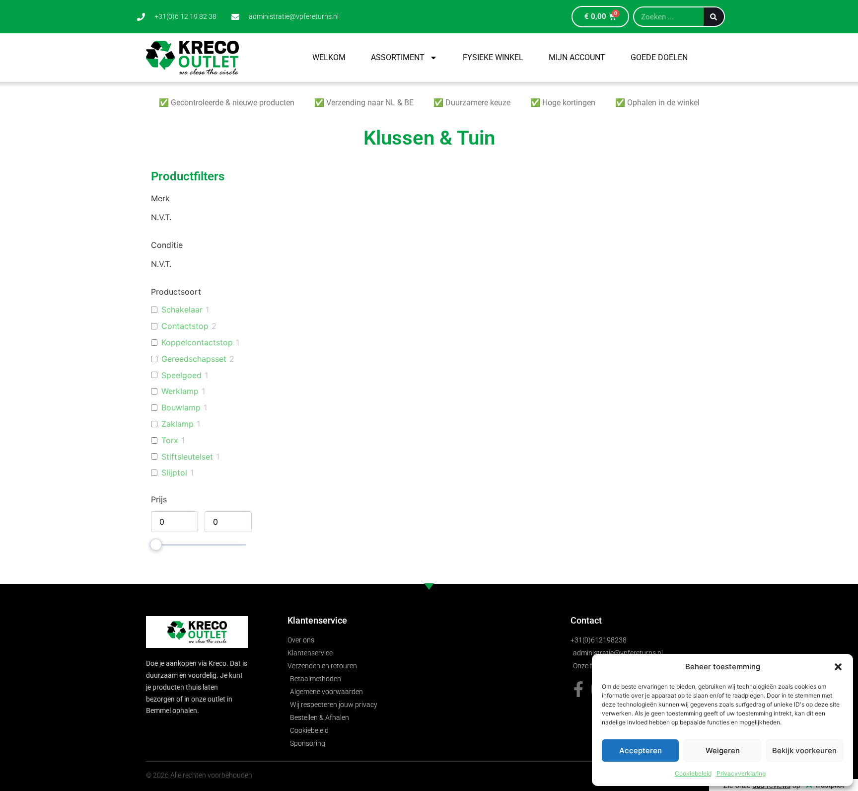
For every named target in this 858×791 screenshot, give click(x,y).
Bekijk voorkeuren (804, 750)
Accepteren (640, 750)
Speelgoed (181, 375)
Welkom (329, 57)
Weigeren (723, 750)
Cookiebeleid (693, 773)
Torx (169, 440)
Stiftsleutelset (187, 457)
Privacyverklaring (741, 773)
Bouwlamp (181, 407)
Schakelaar (182, 310)
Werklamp (180, 391)
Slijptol (174, 472)
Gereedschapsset (193, 359)
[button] (838, 667)
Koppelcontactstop (197, 342)
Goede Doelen (659, 57)
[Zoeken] (714, 16)
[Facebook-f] (578, 689)
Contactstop (185, 326)
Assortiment (398, 57)
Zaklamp (177, 424)
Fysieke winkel (493, 57)
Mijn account (577, 57)
